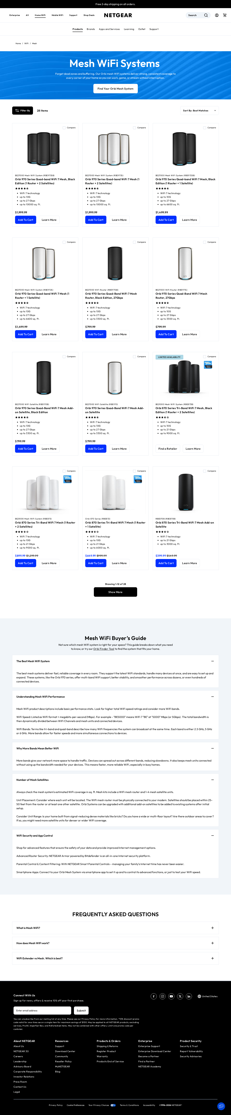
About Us (19, 1046)
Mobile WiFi (57, 15)
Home (18, 43)
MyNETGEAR (62, 1066)
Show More (115, 592)
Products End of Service (110, 1061)
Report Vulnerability (191, 1051)
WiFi (26, 43)
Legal (17, 1091)
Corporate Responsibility (28, 1071)
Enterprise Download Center (154, 1051)
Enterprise (14, 15)
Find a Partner (146, 1061)
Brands (91, 29)
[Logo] (118, 15)
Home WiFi (40, 15)
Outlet (141, 29)
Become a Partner (148, 1056)
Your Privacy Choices (98, 1105)
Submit (81, 1010)
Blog (57, 1071)
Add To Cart (25, 219)
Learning (129, 29)
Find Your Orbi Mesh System (116, 88)
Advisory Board (22, 1066)
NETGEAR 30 (21, 1051)
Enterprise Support (149, 1046)
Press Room (20, 1081)
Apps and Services (109, 29)
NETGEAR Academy (149, 1066)
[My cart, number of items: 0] (225, 15)
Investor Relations (24, 1076)
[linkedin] (189, 996)
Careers (18, 1056)
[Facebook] (154, 996)
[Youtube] (171, 996)
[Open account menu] (217, 15)
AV (27, 15)
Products (78, 29)
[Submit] (206, 15)
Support (154, 29)
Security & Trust (189, 1046)
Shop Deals (89, 15)
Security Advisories (191, 1056)
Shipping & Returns (107, 1046)
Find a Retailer (167, 448)
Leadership (20, 1061)
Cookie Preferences (75, 1105)
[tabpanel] (115, 348)
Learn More (49, 219)
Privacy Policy (56, 1105)
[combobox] (198, 15)
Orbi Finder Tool (103, 648)
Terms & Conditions (129, 1105)
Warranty (102, 1056)
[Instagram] (162, 996)
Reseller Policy (63, 1061)
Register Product (106, 1051)
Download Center (65, 1051)
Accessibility (149, 1105)
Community (61, 1056)
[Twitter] (180, 996)
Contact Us (20, 1086)
